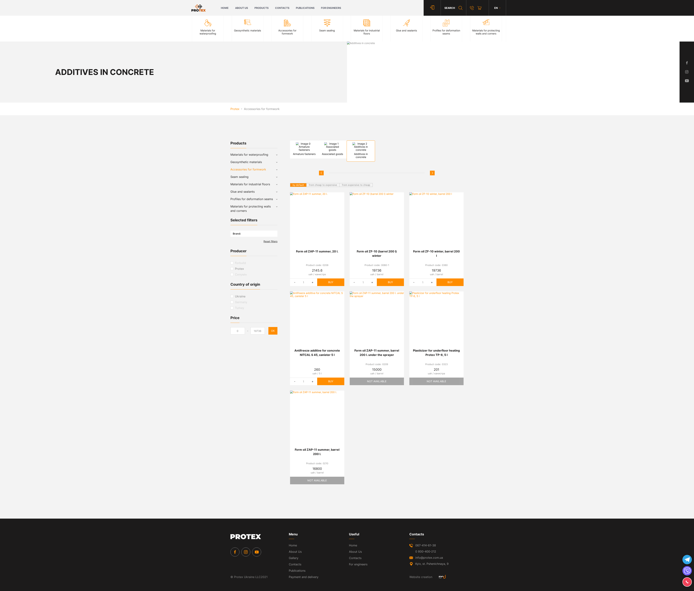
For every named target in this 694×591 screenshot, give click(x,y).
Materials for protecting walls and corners (250, 209)
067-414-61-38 (425, 545)
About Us (241, 7)
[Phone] (472, 8)
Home (225, 7)
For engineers (331, 7)
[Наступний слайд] (432, 173)
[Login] (432, 7)
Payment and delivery (303, 577)
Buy (330, 282)
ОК (273, 330)
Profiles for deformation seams (251, 199)
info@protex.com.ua (429, 557)
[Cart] (479, 8)
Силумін (241, 274)
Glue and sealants (242, 191)
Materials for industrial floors (250, 184)
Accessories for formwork (248, 169)
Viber (687, 570)
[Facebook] (234, 552)
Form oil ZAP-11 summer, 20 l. (317, 251)
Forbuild (240, 263)
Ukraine (240, 296)
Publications (305, 7)
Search (449, 7)
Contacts (282, 7)
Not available (376, 381)
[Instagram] (245, 552)
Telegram (687, 559)
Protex (239, 268)
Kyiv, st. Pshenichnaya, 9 (432, 564)
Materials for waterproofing (249, 154)
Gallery (293, 558)
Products (261, 7)
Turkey (239, 308)
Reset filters (270, 241)
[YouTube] (256, 552)
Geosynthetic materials (246, 162)
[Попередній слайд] (321, 173)
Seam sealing (239, 177)
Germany (241, 302)
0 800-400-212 (425, 551)
